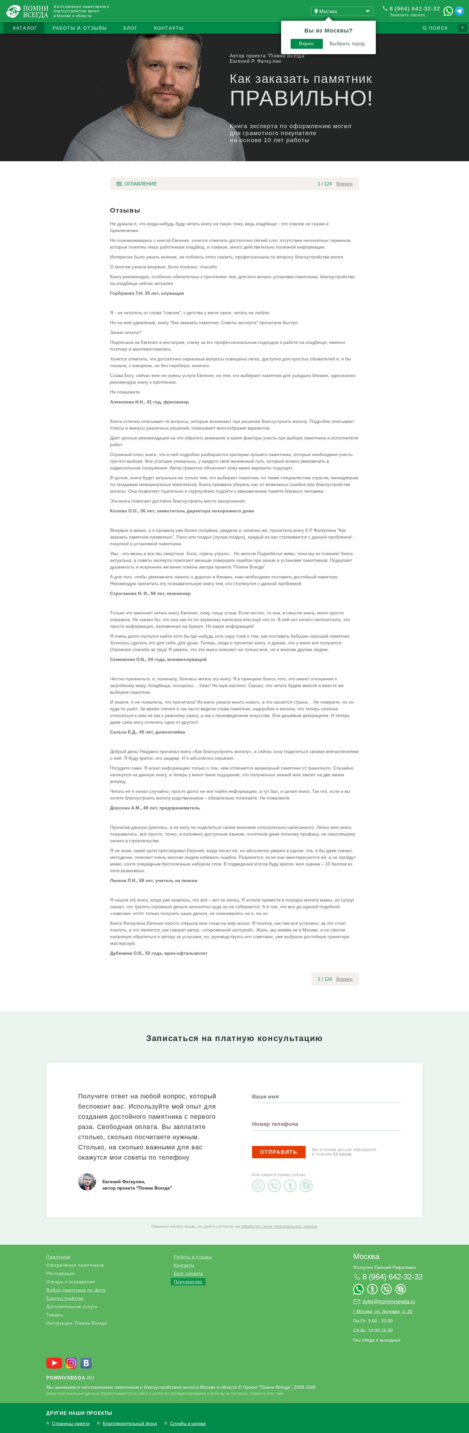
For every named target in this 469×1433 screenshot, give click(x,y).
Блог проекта (188, 1273)
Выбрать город (347, 43)
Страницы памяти (71, 1423)
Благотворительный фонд (130, 1423)
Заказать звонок (407, 14)
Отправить (279, 1152)
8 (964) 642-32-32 (415, 8)
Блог (130, 28)
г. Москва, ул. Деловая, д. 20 (383, 1311)
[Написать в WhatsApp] (448, 11)
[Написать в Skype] (308, 1180)
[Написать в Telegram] (459, 11)
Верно (306, 43)
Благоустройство (65, 1298)
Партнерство (188, 1281)
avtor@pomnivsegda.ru (388, 1301)
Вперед (344, 183)
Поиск (438, 28)
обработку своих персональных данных (279, 1226)
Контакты (169, 28)
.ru (70, 1377)
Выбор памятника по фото (76, 1289)
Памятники (58, 1256)
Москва (366, 1256)
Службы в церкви (188, 1423)
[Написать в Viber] (276, 1180)
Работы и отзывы (80, 28)
